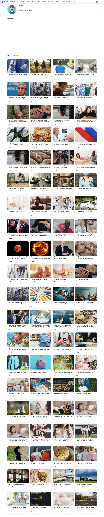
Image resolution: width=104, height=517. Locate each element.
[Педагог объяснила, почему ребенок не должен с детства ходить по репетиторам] (86, 229)
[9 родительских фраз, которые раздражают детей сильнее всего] (40, 115)
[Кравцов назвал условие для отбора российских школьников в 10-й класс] (86, 434)
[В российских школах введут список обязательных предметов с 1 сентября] (86, 320)
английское (30, 9)
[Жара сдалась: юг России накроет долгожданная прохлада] (63, 161)
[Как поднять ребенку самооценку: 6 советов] (63, 411)
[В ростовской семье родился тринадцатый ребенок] (40, 275)
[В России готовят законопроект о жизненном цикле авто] (40, 388)
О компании (6, 516)
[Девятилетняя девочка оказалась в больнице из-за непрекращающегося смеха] (86, 70)
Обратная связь (98, 516)
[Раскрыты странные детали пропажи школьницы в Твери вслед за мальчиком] (18, 297)
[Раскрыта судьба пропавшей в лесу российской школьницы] (40, 92)
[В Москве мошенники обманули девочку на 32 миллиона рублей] (40, 229)
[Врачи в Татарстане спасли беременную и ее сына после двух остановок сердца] (63, 138)
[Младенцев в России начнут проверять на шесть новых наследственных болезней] (63, 502)
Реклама (12, 516)
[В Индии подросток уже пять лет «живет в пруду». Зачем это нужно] (86, 206)
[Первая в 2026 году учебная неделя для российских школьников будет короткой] (18, 388)
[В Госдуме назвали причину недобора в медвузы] (63, 206)
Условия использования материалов (86, 516)
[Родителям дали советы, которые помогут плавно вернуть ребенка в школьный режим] (18, 434)
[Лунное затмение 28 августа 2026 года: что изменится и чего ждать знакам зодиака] (18, 252)
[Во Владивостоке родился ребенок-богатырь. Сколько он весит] (86, 252)
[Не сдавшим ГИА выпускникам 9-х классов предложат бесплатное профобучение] (63, 480)
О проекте (43, 516)
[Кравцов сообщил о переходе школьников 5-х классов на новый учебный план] (18, 366)
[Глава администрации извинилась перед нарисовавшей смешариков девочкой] (63, 229)
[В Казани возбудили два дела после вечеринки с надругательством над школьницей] (63, 115)
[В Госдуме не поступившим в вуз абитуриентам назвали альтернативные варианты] (63, 320)
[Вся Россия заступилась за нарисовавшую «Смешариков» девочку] (40, 297)
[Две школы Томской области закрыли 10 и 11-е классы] (86, 388)
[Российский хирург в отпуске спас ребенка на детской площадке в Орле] (18, 206)
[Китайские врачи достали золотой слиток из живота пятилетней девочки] (86, 183)
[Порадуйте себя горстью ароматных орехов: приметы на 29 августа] (63, 388)
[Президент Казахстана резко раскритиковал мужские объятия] (18, 92)
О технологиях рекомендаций (57, 516)
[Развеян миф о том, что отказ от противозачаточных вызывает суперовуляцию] (63, 434)
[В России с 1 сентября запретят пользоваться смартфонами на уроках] (63, 343)
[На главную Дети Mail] (5, 1)
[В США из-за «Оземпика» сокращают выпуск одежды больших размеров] (86, 92)
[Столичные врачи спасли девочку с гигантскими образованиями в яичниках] (18, 70)
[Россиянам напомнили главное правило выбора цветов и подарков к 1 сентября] (18, 502)
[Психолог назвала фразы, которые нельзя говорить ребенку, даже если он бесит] (86, 161)
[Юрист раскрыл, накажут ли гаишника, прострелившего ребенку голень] (40, 206)
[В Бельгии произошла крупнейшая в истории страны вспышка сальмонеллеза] (63, 275)
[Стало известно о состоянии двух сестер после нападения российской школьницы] (63, 70)
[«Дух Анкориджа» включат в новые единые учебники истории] (18, 229)
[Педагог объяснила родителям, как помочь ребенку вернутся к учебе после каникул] (40, 411)
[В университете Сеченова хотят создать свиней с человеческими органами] (40, 161)
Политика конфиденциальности (70, 516)
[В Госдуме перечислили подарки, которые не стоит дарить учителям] (40, 457)
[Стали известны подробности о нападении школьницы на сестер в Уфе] (18, 161)
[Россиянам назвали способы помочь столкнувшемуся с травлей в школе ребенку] (18, 183)
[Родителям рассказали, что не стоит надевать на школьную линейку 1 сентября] (86, 366)
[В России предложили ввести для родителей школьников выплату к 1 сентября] (40, 343)
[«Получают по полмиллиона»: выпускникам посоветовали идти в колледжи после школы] (86, 297)
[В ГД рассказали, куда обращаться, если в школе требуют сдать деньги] (86, 275)
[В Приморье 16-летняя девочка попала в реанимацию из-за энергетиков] (18, 138)
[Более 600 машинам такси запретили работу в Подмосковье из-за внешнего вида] (63, 297)
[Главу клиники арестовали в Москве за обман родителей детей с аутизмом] (86, 343)
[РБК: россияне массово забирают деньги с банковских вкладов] (40, 366)
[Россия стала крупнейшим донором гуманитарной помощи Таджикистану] (86, 138)
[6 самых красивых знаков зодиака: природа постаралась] (63, 183)
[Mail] (2, 1)
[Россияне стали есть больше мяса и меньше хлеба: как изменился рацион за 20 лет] (40, 480)
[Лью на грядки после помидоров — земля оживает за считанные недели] (63, 366)
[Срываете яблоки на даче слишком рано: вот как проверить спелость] (18, 343)
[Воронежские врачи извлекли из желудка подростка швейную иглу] (40, 320)
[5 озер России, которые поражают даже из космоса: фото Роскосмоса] (18, 457)
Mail (2, 516)
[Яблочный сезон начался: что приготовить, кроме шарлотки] (40, 138)
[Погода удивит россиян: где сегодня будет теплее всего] (86, 480)
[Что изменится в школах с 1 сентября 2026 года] (18, 480)
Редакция (48, 516)
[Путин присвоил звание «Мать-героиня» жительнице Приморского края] (63, 252)
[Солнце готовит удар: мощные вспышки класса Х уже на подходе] (40, 252)
